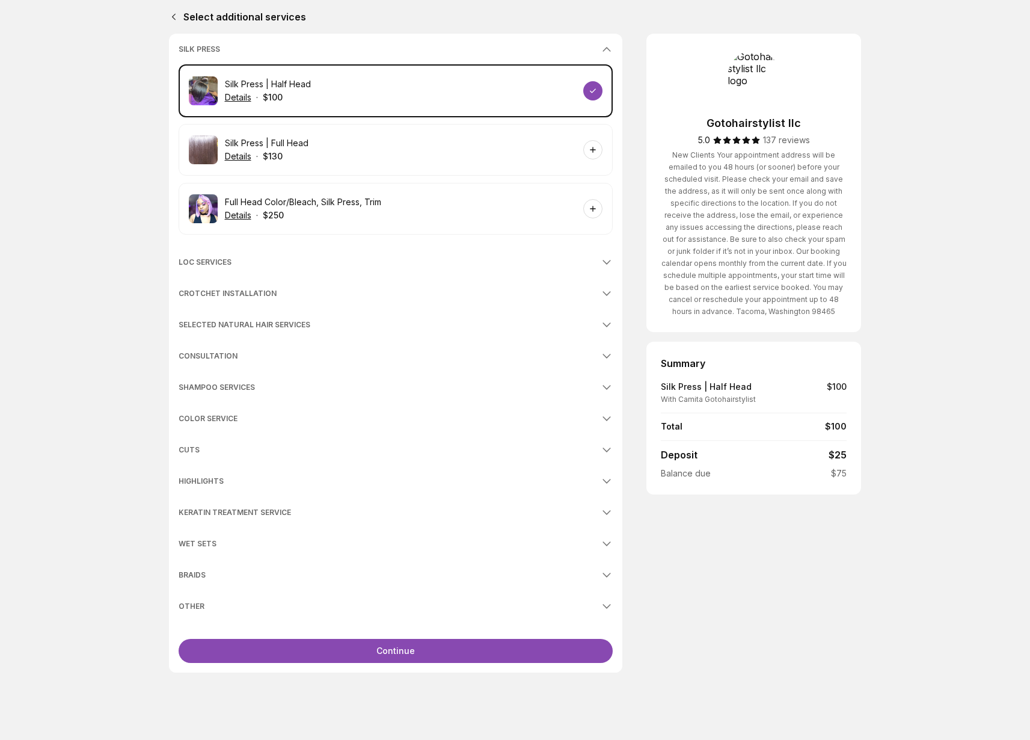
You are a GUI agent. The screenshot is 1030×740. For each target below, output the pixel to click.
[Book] (592, 90)
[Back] (171, 16)
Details (238, 97)
